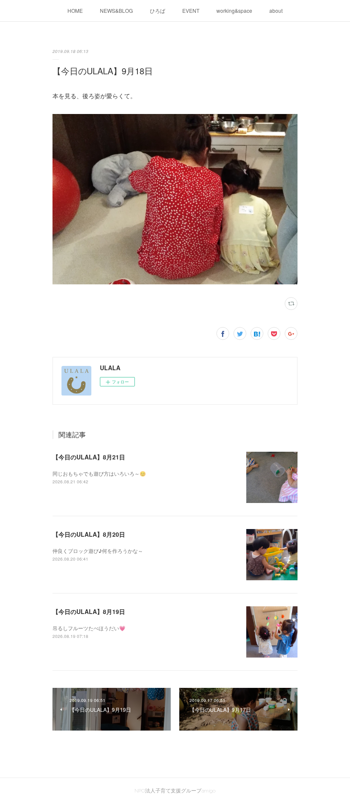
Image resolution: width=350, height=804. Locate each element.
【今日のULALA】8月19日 (88, 611)
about (276, 10)
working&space (234, 10)
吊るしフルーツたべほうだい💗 (88, 628)
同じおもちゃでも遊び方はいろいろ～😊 (99, 473)
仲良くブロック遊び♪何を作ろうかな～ (97, 550)
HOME (75, 10)
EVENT (190, 10)
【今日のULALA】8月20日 (88, 534)
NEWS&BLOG (116, 10)
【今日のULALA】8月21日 (88, 457)
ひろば (157, 10)
